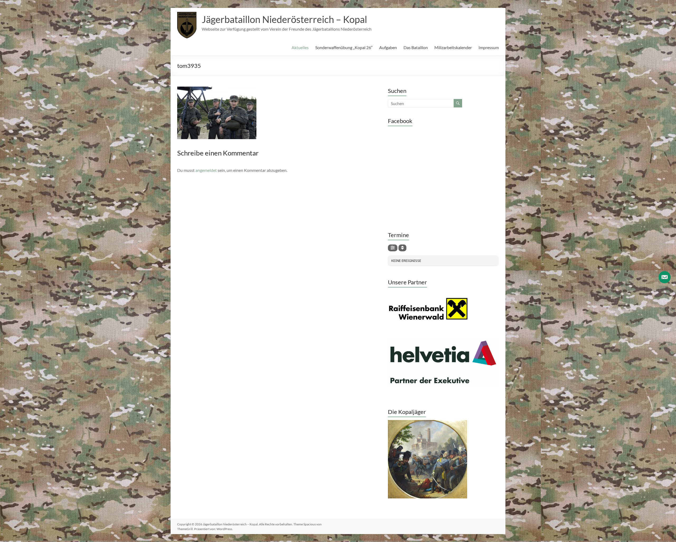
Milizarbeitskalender (453, 47)
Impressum (488, 47)
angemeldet (206, 170)
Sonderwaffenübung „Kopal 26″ (344, 47)
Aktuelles (300, 47)
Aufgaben (388, 47)
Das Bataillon (415, 47)
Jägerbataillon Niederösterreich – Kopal (284, 19)
